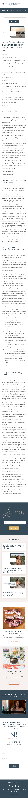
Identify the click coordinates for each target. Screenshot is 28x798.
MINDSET (12, 10)
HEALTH (18, 10)
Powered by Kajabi (14, 794)
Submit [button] (14, 766)
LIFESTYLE (5, 10)
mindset (3, 50)
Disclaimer (16, 789)
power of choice (21, 431)
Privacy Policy (7, 789)
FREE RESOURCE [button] (14, 641)
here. (20, 495)
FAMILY (24, 10)
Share (14, 21)
